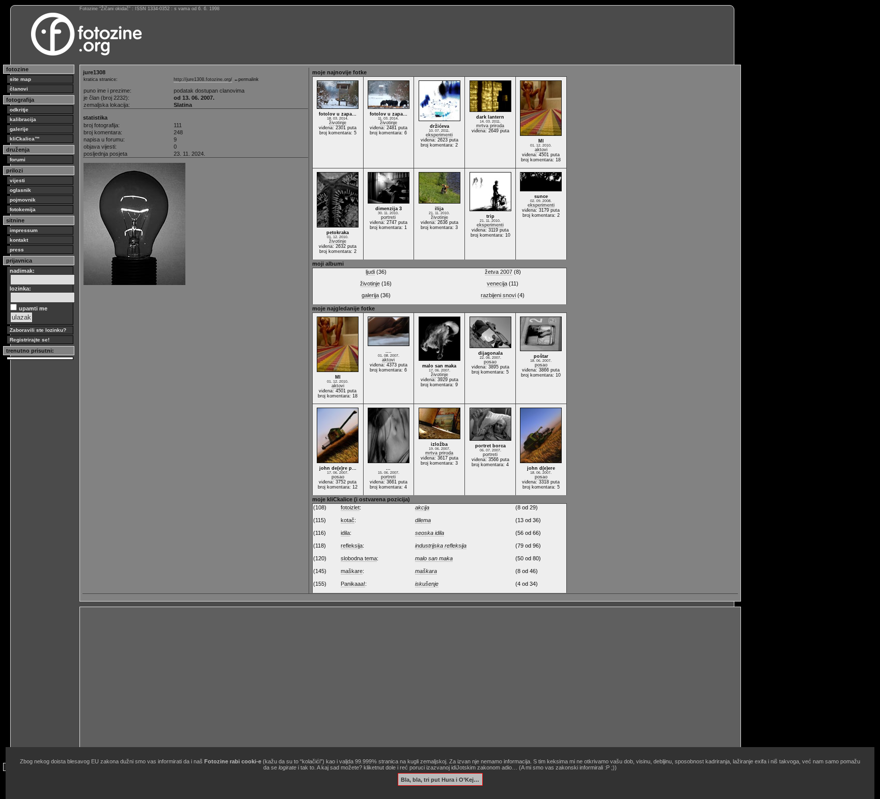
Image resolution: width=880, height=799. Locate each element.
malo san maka (434, 558)
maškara (426, 571)
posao (490, 361)
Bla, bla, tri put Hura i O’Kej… (440, 779)
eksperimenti (439, 134)
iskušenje (426, 584)
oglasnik (20, 190)
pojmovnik (23, 200)
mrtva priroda (490, 125)
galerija (370, 295)
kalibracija (23, 119)
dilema (423, 520)
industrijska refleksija (440, 546)
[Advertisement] (388, 681)
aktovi (541, 149)
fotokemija (23, 209)
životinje (337, 122)
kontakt (19, 240)
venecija (497, 283)
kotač (347, 520)
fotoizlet (350, 507)
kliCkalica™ (25, 138)
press (17, 249)
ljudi (370, 272)
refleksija (352, 546)
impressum (24, 230)
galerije (19, 129)
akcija (422, 507)
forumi (17, 159)
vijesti (17, 180)
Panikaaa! (353, 584)
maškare (352, 571)
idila (345, 533)
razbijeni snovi (498, 295)
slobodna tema (359, 558)
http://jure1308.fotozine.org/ (203, 79)
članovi (19, 89)
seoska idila (429, 533)
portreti (388, 217)
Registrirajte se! (29, 340)
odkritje (19, 109)
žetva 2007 (498, 272)
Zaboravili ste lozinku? (38, 330)
